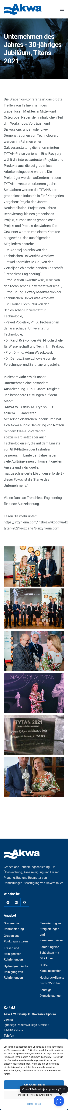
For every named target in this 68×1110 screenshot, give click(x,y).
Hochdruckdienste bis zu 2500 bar (52, 980)
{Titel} (30, 1104)
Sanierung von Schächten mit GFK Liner (49, 952)
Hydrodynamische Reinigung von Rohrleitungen (16, 971)
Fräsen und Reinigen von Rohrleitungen (13, 953)
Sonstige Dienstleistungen (51, 992)
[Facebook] (8, 902)
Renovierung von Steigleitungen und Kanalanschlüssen (52, 932)
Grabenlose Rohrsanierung (14, 926)
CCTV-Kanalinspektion (50, 968)
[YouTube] (25, 902)
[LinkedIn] (16, 902)
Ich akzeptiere (34, 1084)
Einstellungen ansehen (34, 1095)
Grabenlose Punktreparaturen (16, 938)
